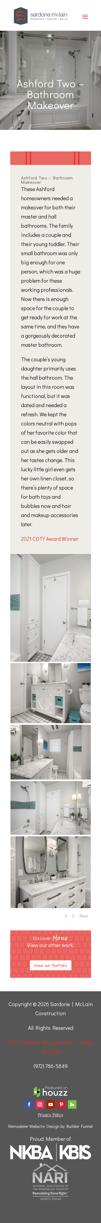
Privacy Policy (50, 1114)
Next (84, 916)
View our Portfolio (50, 965)
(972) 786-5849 (51, 1065)
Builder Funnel (80, 1126)
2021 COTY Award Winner (49, 538)
